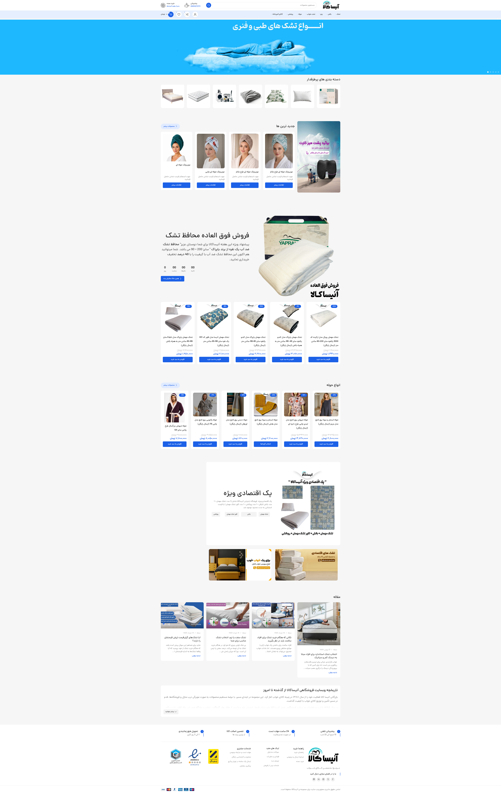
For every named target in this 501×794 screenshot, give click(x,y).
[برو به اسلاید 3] (493, 72)
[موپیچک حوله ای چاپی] (211, 151)
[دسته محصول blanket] (250, 96)
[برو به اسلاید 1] (498, 72)
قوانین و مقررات (273, 756)
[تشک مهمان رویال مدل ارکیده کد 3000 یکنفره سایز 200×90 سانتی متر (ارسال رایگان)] (323, 319)
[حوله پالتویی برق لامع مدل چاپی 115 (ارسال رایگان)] (205, 405)
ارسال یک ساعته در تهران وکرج (239, 761)
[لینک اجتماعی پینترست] (323, 779)
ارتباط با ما (275, 761)
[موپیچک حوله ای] (176, 147)
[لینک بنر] (318, 157)
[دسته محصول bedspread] (276, 96)
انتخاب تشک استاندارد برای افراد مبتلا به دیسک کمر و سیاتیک (319, 656)
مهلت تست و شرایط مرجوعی (240, 752)
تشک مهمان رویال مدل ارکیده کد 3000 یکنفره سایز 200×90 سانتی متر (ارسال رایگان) (324, 341)
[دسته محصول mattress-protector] (328, 96)
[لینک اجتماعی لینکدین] (319, 779)
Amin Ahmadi (332, 641)
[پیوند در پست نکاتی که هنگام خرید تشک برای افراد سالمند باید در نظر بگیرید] (273, 615)
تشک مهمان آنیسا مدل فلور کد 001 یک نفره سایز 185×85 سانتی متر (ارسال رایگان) (214, 341)
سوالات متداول (273, 752)
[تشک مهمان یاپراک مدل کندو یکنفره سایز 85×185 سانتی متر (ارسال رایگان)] (250, 319)
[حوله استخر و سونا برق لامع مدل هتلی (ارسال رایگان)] (266, 405)
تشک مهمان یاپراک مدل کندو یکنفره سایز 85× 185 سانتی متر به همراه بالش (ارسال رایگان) (288, 341)
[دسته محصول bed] (172, 96)
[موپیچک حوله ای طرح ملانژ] (279, 151)
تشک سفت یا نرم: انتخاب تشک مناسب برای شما (231, 639)
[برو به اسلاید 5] (488, 72)
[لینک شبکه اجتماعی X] (328, 779)
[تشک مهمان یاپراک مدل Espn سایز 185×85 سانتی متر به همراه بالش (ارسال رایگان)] (178, 319)
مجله (335, 649)
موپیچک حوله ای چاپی (215, 172)
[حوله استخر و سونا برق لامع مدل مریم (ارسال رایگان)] (326, 405)
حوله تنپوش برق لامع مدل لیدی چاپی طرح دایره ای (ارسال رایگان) (297, 424)
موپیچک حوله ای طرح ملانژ (281, 172)
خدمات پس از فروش (271, 765)
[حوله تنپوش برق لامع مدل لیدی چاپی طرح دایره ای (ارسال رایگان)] (296, 405)
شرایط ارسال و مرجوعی (295, 757)
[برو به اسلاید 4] (490, 72)
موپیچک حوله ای (183, 165)
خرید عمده (300, 761)
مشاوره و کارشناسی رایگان (241, 757)
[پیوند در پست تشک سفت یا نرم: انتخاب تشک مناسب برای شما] (227, 615)
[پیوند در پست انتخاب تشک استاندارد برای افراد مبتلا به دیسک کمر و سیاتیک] (318, 623)
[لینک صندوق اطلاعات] (330, 731)
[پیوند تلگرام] (314, 779)
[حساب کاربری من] (195, 14)
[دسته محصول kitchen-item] (224, 96)
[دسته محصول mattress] (198, 96)
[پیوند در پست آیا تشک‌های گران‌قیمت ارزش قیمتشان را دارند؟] (182, 615)
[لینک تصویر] (296, 256)
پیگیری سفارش (245, 766)
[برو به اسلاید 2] (495, 72)
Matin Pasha (287, 624)
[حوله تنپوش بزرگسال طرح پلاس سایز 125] (175, 407)
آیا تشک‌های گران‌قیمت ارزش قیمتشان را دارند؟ (182, 639)
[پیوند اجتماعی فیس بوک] (333, 779)
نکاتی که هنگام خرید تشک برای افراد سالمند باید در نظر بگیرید (274, 639)
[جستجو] (208, 5)
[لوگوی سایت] (331, 5)
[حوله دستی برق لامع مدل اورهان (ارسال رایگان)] (235, 405)
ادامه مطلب (332, 672)
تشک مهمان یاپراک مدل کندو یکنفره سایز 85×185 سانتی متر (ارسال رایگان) (253, 341)
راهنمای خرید (299, 752)
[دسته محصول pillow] (302, 96)
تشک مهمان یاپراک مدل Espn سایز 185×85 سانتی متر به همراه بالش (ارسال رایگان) (178, 341)
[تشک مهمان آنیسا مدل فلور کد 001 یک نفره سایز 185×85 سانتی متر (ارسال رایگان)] (214, 319)
